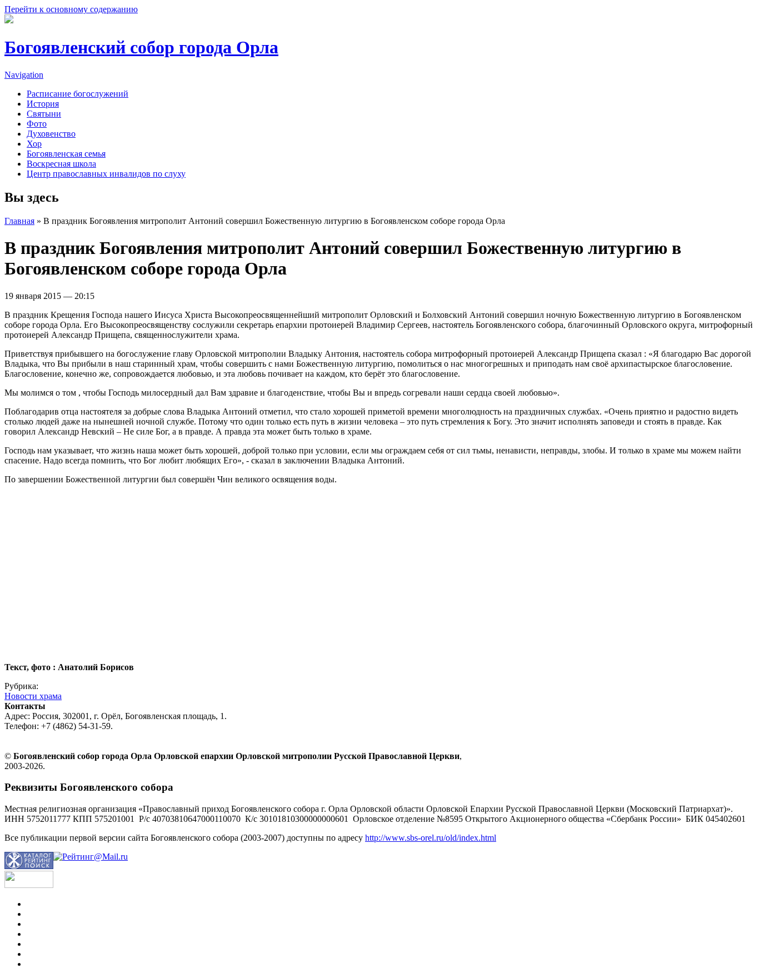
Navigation (23, 74)
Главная (19, 221)
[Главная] (8, 20)
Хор (34, 143)
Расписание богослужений (77, 93)
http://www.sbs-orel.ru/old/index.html (430, 837)
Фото (37, 123)
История (43, 103)
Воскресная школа (61, 163)
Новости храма (33, 696)
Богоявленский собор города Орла (141, 47)
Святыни (44, 113)
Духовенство (51, 133)
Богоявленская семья (66, 153)
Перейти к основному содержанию (71, 9)
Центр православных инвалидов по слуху (106, 173)
